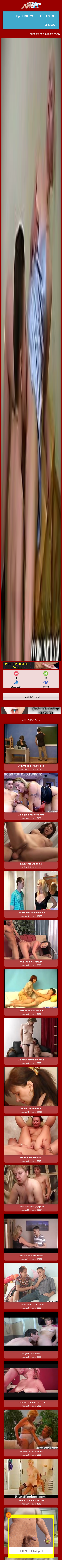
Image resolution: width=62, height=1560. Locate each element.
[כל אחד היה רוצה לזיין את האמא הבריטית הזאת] (31, 1233)
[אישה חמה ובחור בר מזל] (31, 1135)
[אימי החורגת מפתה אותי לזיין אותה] (31, 1282)
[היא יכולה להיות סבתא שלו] (31, 1429)
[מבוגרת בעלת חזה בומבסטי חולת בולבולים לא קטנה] (31, 1380)
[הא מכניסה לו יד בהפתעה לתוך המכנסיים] (31, 744)
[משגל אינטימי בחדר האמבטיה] (31, 1478)
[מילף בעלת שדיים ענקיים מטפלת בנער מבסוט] (31, 793)
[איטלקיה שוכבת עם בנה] (31, 842)
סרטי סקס (47, 16)
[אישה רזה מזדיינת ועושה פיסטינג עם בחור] (31, 1037)
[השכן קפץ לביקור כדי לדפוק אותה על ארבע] (31, 1184)
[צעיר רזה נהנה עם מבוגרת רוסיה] (31, 989)
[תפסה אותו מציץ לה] (31, 1331)
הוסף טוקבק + (31, 696)
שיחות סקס (24, 16)
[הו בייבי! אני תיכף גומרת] (31, 939)
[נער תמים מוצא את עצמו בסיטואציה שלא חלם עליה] (31, 891)
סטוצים (49, 24)
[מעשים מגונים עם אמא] (31, 1087)
